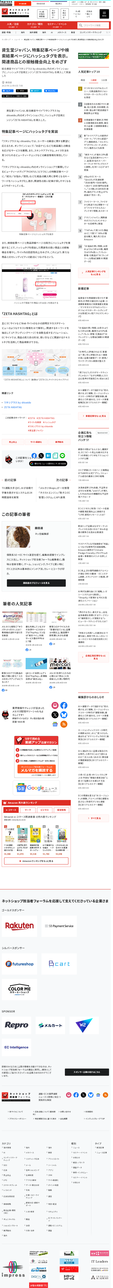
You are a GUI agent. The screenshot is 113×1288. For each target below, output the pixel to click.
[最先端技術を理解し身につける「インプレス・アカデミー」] (99, 1278)
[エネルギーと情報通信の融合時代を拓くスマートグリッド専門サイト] (38, 1270)
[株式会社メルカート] (50, 1025)
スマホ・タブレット (10, 1185)
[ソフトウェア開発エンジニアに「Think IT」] (69, 1254)
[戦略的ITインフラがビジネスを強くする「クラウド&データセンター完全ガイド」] (38, 1254)
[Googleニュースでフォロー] (98, 1095)
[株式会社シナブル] (16, 1047)
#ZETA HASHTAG (45, 418)
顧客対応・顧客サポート (33, 1203)
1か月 (104, 80)
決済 (28, 1225)
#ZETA (31, 418)
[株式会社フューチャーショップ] (19, 964)
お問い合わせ (65, 1111)
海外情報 (34, 32)
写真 (28, 1190)
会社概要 (64, 1118)
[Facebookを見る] (76, 1095)
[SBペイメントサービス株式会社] (59, 926)
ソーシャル (52, 1165)
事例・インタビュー (80, 1172)
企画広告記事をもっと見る (95, 657)
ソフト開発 (80, 2)
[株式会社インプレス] (13, 1269)
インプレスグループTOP (95, 1118)
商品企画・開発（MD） (9, 1211)
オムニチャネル (9, 1219)
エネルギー (75, 4)
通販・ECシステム (55, 1225)
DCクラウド (94, 2)
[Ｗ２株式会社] (84, 1025)
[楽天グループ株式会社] (19, 926)
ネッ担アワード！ (53, 14)
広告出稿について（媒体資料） (44, 1112)
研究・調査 (102, 2)
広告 (5, 1170)
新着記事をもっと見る (96, 415)
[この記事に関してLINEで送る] (62, 455)
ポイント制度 (53, 1185)
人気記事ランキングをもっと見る (95, 273)
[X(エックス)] (55, 714)
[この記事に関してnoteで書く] (55, 456)
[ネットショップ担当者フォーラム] (16, 1099)
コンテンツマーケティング (91, 32)
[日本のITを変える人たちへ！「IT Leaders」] (99, 1262)
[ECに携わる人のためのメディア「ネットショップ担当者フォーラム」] (69, 1270)
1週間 (93, 80)
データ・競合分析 (32, 1185)
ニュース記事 (102, 1152)
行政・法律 (30, 1230)
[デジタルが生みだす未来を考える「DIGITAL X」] (38, 1278)
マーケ (28, 809)
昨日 (83, 80)
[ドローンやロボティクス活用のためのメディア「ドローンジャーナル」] (69, 1278)
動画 (50, 1190)
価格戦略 (7, 1204)
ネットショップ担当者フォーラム (15, 12)
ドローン (82, 4)
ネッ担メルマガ (64, 14)
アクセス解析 (31, 1180)
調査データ (77, 1167)
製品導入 (58, 4)
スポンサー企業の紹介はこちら (87, 1072)
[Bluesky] (90, 1095)
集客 (73, 32)
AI (52, 32)
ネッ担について (77, 14)
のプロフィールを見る (36, 582)
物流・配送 (52, 1204)
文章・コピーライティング (32, 1196)
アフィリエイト (53, 1159)
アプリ (50, 1170)
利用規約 (89, 1111)
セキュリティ (53, 1211)
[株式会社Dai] (59, 964)
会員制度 (29, 1175)
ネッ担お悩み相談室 (42, 13)
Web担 (21, 721)
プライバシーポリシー (17, 1118)
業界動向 (7, 1230)
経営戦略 (61, 809)
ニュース (17, 39)
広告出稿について (89, 14)
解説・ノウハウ (78, 1162)
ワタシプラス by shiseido (17, 402)
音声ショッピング (32, 1170)
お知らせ (76, 1157)
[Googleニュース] (55, 724)
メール (28, 1165)
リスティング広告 (32, 1159)
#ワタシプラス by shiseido (40, 426)
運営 (50, 1196)
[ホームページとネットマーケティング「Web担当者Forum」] (99, 1254)
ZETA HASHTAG (13, 407)
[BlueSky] (63, 714)
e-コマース (11, 809)
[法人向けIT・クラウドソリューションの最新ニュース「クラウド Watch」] (69, 1262)
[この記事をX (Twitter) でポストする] (41, 455)
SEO (5, 1165)
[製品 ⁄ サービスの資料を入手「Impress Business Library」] (99, 1270)
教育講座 (88, 4)
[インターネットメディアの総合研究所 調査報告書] (38, 1262)
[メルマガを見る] (68, 1095)
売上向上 (7, 1175)
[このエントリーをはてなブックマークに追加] (48, 455)
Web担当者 (41, 4)
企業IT (74, 2)
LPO (5, 1180)
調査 (50, 1230)
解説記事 (100, 1147)
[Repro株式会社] (16, 1025)
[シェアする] (34, 455)
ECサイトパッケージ (55, 1219)
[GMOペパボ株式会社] (19, 989)
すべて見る (96, 818)
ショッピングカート (11, 1225)
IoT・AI (86, 2)
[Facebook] (63, 705)
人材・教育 (30, 1211)
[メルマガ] (55, 705)
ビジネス (45, 809)
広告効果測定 (9, 1196)
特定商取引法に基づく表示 (45, 1118)
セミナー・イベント (80, 1152)
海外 (23, 32)
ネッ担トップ (6, 39)
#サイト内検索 (34, 422)
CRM (50, 1175)
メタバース (62, 32)
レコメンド (8, 1190)
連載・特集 (6, 32)
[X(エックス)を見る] (83, 1095)
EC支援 (94, 4)
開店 (28, 1219)
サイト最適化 (53, 1180)
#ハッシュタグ (49, 422)
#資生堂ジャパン (35, 430)
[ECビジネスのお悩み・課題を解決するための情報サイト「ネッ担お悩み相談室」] (38, 1286)
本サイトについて (16, 1111)
